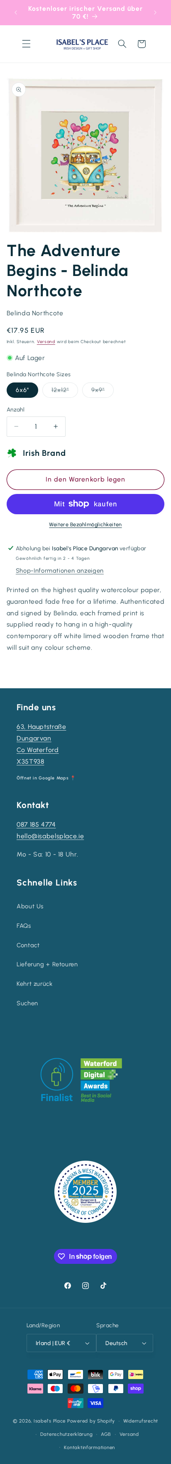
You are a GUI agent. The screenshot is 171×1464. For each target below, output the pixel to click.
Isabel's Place (50, 1421)
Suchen (27, 1003)
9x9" (102, 392)
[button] (26, 43)
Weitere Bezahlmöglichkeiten (85, 524)
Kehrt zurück (35, 983)
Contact (28, 945)
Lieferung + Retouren (47, 964)
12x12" (64, 392)
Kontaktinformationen (89, 1447)
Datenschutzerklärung (66, 1434)
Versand (46, 341)
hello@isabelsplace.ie (50, 836)
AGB (106, 1434)
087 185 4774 (36, 824)
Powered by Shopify (91, 1421)
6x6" (22, 390)
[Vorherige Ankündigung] (16, 12)
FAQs (24, 925)
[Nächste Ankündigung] (155, 12)
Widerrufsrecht (140, 1421)
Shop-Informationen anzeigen (60, 570)
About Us (30, 906)
